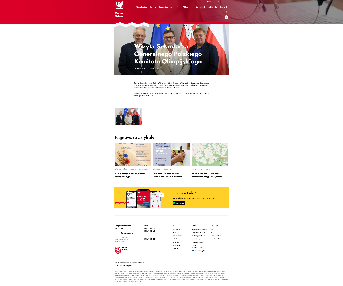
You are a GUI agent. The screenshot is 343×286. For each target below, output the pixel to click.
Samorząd (176, 242)
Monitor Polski (215, 239)
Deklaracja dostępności (199, 229)
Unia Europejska (199, 251)
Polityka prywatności (198, 236)
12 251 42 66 (149, 231)
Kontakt (175, 249)
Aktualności (176, 239)
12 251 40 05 (149, 239)
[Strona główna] (119, 9)
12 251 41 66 (149, 228)
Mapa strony (221, 2)
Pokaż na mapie (127, 233)
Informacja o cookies (198, 232)
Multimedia (176, 245)
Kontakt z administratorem (197, 246)
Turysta (175, 232)
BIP (210, 2)
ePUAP (213, 232)
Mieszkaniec (176, 229)
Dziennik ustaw (216, 236)
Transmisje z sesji (197, 242)
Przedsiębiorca (177, 236)
